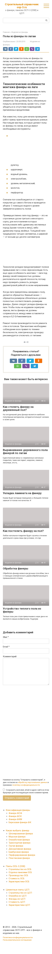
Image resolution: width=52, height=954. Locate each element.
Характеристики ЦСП (19, 905)
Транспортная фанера (19, 842)
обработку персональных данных (32, 782)
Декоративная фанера (20, 849)
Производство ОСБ (18, 875)
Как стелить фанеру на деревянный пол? (18, 408)
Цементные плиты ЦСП (17, 889)
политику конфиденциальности (26, 785)
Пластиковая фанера (19, 858)
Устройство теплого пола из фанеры (22, 610)
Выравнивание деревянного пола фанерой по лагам (25, 451)
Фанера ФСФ (15, 813)
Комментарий (9, 656)
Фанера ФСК (15, 816)
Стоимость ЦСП (17, 902)
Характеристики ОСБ (19, 881)
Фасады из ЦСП (17, 899)
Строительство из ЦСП (20, 892)
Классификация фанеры (18, 810)
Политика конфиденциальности (18, 937)
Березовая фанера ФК (20, 822)
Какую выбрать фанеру (17, 830)
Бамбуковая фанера (19, 852)
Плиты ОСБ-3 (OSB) (15, 866)
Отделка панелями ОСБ (20, 872)
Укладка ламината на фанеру (22, 493)
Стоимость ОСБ (16, 878)
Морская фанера (17, 836)
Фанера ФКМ (15, 819)
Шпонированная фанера (21, 833)
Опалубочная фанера (19, 839)
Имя (6, 637)
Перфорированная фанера (22, 855)
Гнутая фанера (16, 846)
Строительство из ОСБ (20, 869)
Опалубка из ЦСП (17, 896)
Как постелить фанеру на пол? (23, 531)
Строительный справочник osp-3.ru (22, 6)
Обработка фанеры (15, 568)
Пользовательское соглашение (17, 940)
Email (6, 646)
